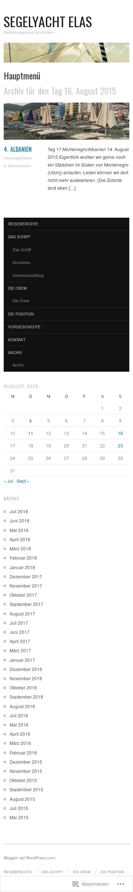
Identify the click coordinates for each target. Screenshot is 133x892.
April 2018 (20, 539)
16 (120, 433)
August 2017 (22, 613)
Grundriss (22, 262)
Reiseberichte (23, 223)
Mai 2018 (19, 530)
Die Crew (17, 288)
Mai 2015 (19, 817)
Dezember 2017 (26, 576)
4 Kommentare (17, 165)
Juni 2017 (20, 632)
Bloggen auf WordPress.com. (30, 857)
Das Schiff (19, 236)
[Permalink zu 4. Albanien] (66, 123)
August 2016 (22, 706)
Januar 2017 (22, 660)
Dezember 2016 (26, 669)
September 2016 (26, 696)
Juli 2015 (19, 808)
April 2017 (20, 641)
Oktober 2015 (23, 780)
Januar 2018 (22, 567)
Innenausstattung (28, 275)
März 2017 (20, 650)
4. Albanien (18, 149)
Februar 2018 (23, 557)
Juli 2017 (19, 623)
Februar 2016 (23, 752)
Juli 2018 (19, 511)
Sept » (23, 481)
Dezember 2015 (26, 762)
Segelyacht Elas (48, 21)
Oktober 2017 (23, 595)
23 (120, 445)
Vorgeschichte (24, 326)
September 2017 (26, 604)
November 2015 (26, 771)
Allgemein (119, 106)
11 (30, 433)
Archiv (15, 352)
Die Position (21, 314)
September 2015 (26, 789)
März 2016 (20, 743)
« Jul (8, 481)
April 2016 (20, 734)
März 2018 (20, 548)
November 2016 (26, 678)
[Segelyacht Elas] (66, 55)
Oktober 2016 (23, 687)
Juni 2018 (20, 520)
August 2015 (22, 799)
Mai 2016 (19, 724)
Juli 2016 (19, 715)
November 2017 (26, 585)
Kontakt (16, 339)
